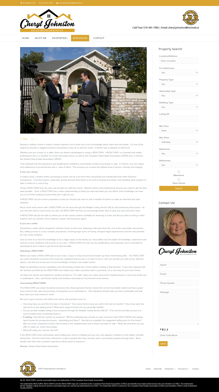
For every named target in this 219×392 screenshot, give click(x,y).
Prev (25, 139)
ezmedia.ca (61, 369)
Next (32, 139)
